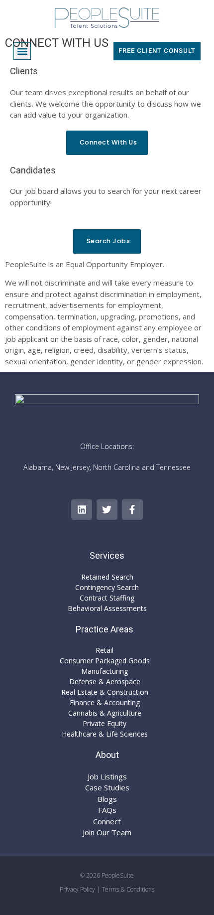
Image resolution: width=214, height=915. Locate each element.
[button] (22, 51)
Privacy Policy (77, 889)
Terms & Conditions (128, 889)
